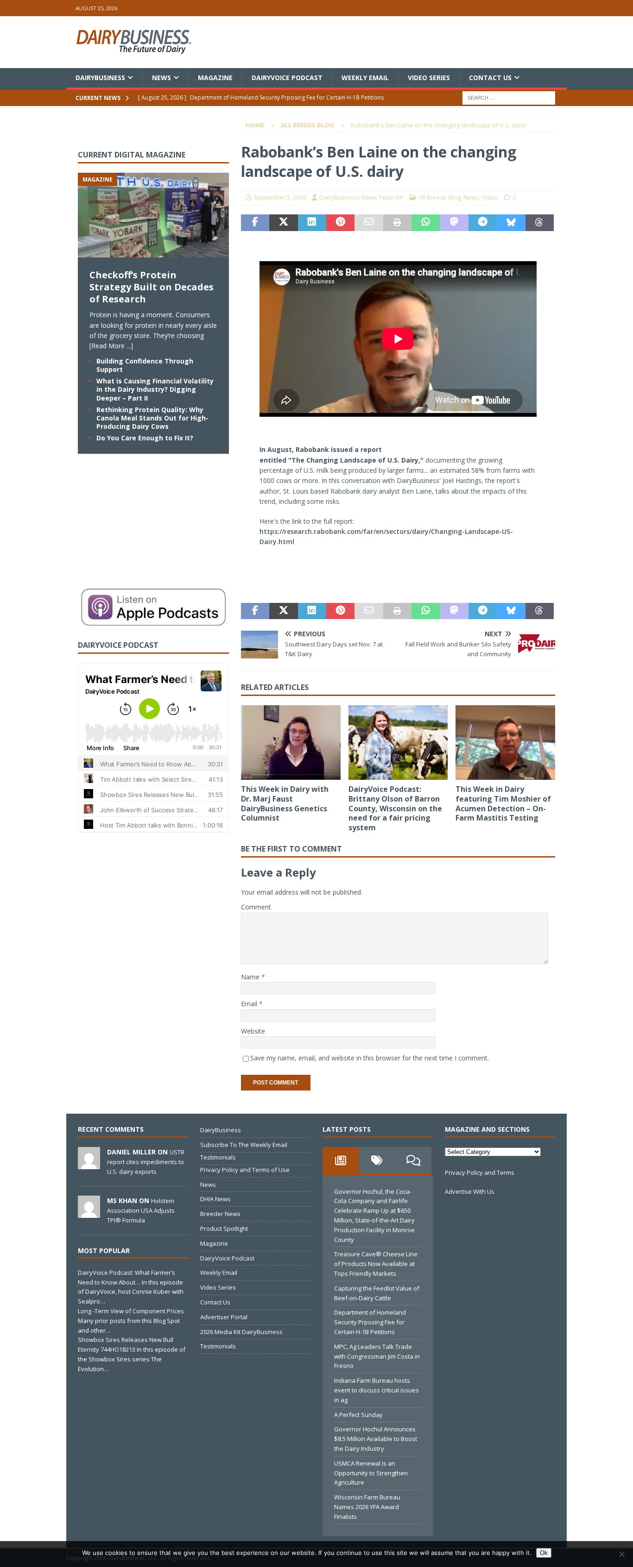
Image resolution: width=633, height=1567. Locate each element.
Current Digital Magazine (131, 155)
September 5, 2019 (280, 197)
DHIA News (215, 1199)
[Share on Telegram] (482, 222)
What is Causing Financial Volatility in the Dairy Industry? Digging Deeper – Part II (155, 389)
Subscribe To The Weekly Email (243, 1145)
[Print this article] (397, 222)
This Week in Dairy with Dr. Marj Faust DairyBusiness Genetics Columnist (285, 803)
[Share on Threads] (539, 222)
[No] (621, 1554)
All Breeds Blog (440, 197)
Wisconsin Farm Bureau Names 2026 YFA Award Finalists (367, 1507)
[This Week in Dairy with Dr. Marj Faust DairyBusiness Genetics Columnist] (291, 742)
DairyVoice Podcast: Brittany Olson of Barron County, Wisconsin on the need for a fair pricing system (395, 808)
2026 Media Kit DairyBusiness (241, 1332)
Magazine (215, 77)
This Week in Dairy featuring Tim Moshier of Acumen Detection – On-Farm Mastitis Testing (503, 803)
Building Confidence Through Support (144, 365)
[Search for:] (508, 97)
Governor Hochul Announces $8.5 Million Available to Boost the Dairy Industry (375, 1439)
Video (490, 197)
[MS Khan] (89, 1213)
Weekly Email (365, 77)
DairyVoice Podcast (287, 77)
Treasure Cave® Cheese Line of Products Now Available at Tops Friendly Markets (376, 1264)
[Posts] (341, 1160)
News (161, 77)
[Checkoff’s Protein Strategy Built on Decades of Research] (153, 252)
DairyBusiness (100, 77)
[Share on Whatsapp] (425, 222)
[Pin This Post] (340, 222)
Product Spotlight (224, 1228)
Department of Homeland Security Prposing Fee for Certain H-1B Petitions (370, 1322)
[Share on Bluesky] (511, 222)
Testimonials (218, 1157)
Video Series (429, 77)
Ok (544, 1552)
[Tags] (377, 1160)
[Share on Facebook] (255, 222)
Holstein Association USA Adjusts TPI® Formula (141, 1210)
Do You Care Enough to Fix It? (144, 437)
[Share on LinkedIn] (312, 222)
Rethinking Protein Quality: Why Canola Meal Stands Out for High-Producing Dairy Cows (152, 418)
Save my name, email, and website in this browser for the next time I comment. (369, 1057)
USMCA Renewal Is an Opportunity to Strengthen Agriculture (371, 1473)
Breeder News (220, 1214)
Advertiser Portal (223, 1317)
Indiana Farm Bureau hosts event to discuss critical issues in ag (376, 1390)
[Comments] (413, 1160)
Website (253, 1031)
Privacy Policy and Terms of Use (245, 1170)
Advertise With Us (469, 1191)
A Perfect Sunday (358, 1414)
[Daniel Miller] (89, 1164)
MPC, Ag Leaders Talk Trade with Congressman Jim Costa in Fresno (377, 1356)
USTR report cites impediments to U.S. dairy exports (145, 1162)
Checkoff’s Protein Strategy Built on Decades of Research (151, 287)
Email (250, 1003)
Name (251, 976)
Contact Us (490, 77)
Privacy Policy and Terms (479, 1172)
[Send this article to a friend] (368, 222)
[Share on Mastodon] (454, 222)
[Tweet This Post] (283, 222)
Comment (256, 907)
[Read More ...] (111, 345)
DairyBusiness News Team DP (361, 197)
